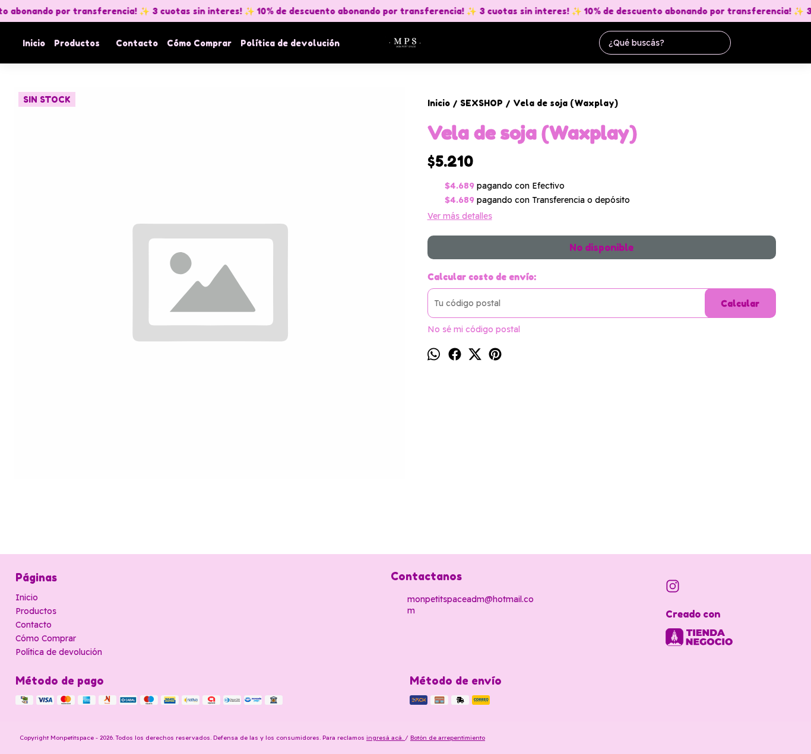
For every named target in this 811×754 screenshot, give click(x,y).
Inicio (34, 43)
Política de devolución (290, 43)
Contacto (137, 43)
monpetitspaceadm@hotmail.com (470, 605)
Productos (77, 43)
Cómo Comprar (199, 43)
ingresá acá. (385, 738)
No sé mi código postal (473, 329)
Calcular (740, 303)
